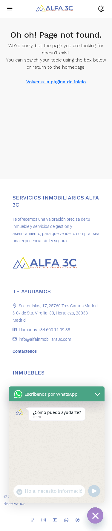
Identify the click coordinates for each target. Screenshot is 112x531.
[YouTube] (56, 520)
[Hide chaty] (95, 515)
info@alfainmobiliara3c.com (45, 339)
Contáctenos (25, 351)
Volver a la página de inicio (56, 82)
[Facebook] (33, 520)
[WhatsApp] (67, 520)
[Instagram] (45, 520)
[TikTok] (79, 520)
